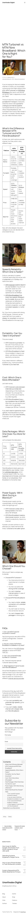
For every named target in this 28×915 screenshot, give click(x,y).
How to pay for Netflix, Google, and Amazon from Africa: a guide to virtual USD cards (10, 848)
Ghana (10, 816)
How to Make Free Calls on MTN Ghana (7, 827)
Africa (4, 816)
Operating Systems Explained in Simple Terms (10, 856)
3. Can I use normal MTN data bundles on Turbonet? (14, 801)
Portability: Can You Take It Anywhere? (12, 775)
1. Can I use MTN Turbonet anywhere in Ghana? (13, 794)
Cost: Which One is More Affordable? (12, 779)
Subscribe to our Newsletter (11, 808)
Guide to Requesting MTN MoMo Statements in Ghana (11, 871)
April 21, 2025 (24, 856)
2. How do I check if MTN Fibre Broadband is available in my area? (15, 798)
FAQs (6, 792)
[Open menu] (25, 2)
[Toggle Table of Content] (22, 762)
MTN (13, 79)
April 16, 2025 (24, 871)
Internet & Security (6, 79)
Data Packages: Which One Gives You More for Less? (14, 783)
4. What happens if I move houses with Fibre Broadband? (15, 805)
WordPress (23, 912)
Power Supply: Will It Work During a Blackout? (14, 787)
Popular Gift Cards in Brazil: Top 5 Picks (20, 827)
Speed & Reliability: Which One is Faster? (14, 771)
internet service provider (16, 678)
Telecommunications (19, 79)
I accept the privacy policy (14, 748)
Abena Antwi (11, 77)
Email (6, 741)
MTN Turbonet (10, 285)
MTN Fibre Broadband (12, 295)
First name (8, 735)
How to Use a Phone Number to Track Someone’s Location (11, 863)
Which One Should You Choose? (14, 790)
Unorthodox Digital (8, 2)
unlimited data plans (11, 472)
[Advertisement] (14, 24)
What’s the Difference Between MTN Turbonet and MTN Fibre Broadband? (14, 766)
